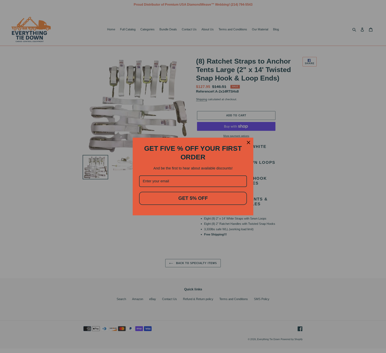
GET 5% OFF (193, 198)
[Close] (248, 142)
